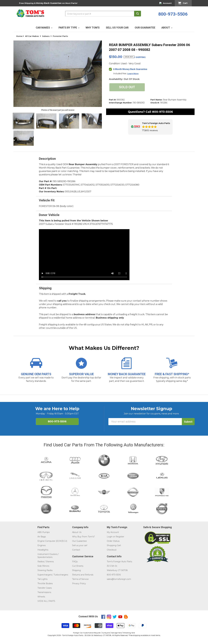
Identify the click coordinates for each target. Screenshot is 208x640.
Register (120, 536)
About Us (76, 532)
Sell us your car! (79, 545)
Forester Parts (60, 36)
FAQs (75, 561)
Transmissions (44, 592)
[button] (150, 127)
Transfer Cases (44, 588)
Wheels (41, 596)
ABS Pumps (43, 532)
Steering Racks (44, 570)
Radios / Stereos (45, 561)
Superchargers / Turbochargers (52, 574)
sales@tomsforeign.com (119, 579)
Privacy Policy (79, 583)
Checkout (111, 550)
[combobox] (103, 13)
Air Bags (41, 536)
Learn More (133, 74)
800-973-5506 (172, 14)
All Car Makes (32, 36)
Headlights (42, 550)
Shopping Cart (114, 545)
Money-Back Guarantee (49, 3)
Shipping (76, 570)
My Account (113, 532)
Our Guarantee (79, 541)
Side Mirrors (43, 566)
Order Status (113, 541)
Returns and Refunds (82, 574)
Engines (41, 545)
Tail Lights (42, 579)
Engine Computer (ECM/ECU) (52, 541)
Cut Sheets (77, 566)
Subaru (46, 36)
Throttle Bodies (45, 583)
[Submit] (137, 13)
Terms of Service (80, 579)
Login (109, 536)
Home (19, 36)
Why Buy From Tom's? (83, 536)
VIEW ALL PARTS (46, 601)
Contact (76, 550)
